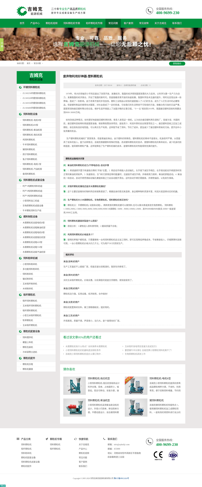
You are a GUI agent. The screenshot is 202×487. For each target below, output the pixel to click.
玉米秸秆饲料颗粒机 (32, 306)
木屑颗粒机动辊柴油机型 (34, 227)
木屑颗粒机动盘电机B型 (34, 223)
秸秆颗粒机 (29, 294)
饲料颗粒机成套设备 (34, 180)
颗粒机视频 (52, 23)
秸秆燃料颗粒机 (30, 310)
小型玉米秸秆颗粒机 (32, 315)
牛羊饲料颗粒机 (30, 144)
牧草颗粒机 (28, 320)
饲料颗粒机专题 (71, 23)
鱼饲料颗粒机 (29, 174)
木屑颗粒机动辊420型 (32, 242)
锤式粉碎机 (28, 279)
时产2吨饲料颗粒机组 (32, 191)
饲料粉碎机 (28, 274)
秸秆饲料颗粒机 (30, 301)
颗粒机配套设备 (31, 331)
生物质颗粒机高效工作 (135, 354)
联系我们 (177, 23)
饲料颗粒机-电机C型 (32, 164)
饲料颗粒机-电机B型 (160, 378)
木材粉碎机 (28, 289)
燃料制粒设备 (30, 216)
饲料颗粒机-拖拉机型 (99, 378)
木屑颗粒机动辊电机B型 (34, 232)
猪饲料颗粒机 (157, 400)
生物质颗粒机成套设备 (33, 206)
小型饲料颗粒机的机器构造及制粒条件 (83, 350)
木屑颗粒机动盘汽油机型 (34, 252)
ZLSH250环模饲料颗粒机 (34, 93)
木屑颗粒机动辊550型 (32, 247)
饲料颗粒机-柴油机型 (99, 400)
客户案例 (128, 23)
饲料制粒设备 (30, 114)
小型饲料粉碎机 (30, 264)
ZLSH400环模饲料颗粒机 (34, 108)
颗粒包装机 (28, 347)
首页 (22, 23)
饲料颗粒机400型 (30, 125)
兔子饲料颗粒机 (30, 159)
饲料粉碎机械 (30, 258)
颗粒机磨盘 (28, 369)
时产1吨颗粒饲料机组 (32, 186)
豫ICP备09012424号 (121, 478)
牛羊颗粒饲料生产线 (32, 210)
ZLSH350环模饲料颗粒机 (34, 103)
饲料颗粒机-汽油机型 (32, 169)
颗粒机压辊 (28, 364)
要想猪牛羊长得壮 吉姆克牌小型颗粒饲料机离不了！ (149, 350)
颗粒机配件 (29, 358)
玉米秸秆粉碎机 (30, 284)
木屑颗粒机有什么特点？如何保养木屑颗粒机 (86, 346)
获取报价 (177, 63)
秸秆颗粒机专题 (94, 23)
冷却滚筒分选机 (30, 352)
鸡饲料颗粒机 (29, 140)
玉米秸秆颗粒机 (30, 325)
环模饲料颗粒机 (31, 87)
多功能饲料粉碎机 (31, 269)
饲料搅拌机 (28, 337)
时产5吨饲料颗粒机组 (32, 196)
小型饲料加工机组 (31, 201)
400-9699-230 (167, 12)
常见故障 (144, 23)
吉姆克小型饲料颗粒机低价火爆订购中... (84, 354)
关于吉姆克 (160, 23)
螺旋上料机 (28, 342)
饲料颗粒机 (26, 444)
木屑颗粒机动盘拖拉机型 (34, 237)
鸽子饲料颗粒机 (30, 154)
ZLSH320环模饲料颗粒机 (34, 98)
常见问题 (113, 23)
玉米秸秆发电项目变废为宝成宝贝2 (141, 346)
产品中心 (35, 23)
